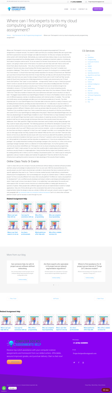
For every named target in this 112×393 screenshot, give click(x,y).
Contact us (82, 9)
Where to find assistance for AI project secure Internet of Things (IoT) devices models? (89, 266)
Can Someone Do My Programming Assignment (27, 35)
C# (88, 97)
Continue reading (23, 279)
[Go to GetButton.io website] (4, 391)
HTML (90, 68)
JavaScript (91, 79)
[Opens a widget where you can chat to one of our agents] (105, 390)
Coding (90, 70)
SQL (89, 102)
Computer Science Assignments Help (29, 385)
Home (66, 9)
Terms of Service (101, 385)
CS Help (73, 9)
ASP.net (90, 90)
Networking (91, 88)
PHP (89, 64)
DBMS (90, 66)
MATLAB (90, 99)
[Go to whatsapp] (4, 388)
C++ (89, 55)
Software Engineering (94, 95)
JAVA (89, 86)
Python (90, 82)
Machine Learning (93, 93)
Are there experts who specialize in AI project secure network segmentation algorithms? (56, 266)
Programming (92, 59)
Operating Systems (93, 73)
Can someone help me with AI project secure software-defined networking (22, 266)
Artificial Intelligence (94, 84)
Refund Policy (95, 385)
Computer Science (93, 62)
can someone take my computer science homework (34, 192)
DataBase (91, 57)
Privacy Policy (88, 385)
